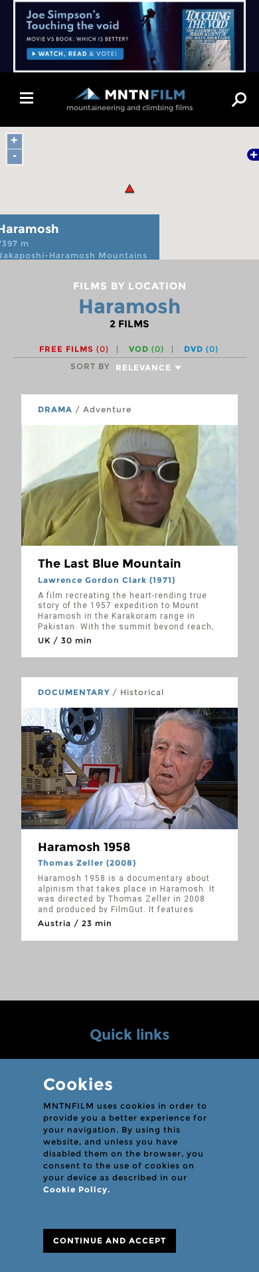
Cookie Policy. (76, 1189)
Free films (74, 349)
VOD (146, 349)
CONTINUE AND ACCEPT (109, 1240)
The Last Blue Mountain (109, 563)
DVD (201, 349)
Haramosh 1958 (84, 847)
